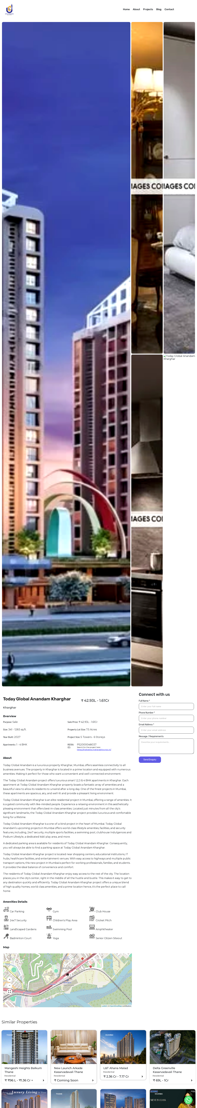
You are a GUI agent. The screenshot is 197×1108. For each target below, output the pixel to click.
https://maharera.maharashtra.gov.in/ (94, 749)
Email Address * (146, 724)
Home (126, 9)
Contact (169, 9)
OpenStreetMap (116, 1006)
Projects (148, 9)
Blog (158, 9)
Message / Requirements (151, 736)
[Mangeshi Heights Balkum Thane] (24, 1047)
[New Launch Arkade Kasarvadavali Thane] (74, 1047)
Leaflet (104, 1006)
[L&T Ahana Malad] (123, 1047)
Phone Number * (147, 712)
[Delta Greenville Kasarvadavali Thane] (172, 1047)
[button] (67, 973)
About (136, 9)
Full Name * (144, 701)
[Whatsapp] (188, 1100)
